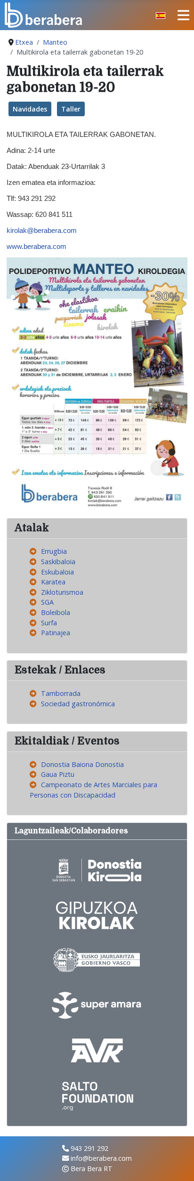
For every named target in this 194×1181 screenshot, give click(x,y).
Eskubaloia (57, 571)
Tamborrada (61, 693)
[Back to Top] (178, 1164)
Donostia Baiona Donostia (82, 764)
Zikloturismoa (62, 592)
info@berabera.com (101, 1158)
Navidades (30, 108)
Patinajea (55, 632)
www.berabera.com (36, 246)
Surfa (49, 622)
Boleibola (55, 612)
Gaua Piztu (57, 774)
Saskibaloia (58, 561)
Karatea (53, 581)
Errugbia (54, 551)
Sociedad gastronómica (78, 703)
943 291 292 (89, 1148)
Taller (71, 108)
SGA (47, 602)
